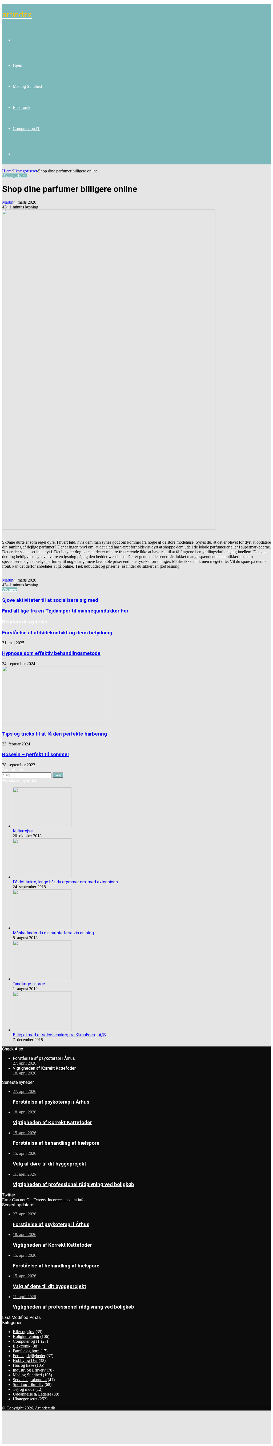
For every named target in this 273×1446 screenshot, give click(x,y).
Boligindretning (26, 1336)
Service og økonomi (30, 1379)
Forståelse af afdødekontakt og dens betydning (57, 633)
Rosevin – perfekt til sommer (35, 754)
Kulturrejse (23, 830)
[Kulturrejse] (42, 826)
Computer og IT (26, 128)
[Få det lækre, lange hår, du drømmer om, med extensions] (42, 877)
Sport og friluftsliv (28, 1384)
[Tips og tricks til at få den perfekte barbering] (54, 723)
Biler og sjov (23, 1331)
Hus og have (23, 1365)
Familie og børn (26, 1351)
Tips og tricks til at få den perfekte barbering (54, 734)
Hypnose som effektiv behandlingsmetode (51, 653)
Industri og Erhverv (29, 1370)
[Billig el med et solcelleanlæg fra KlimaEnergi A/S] (42, 1030)
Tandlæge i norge (29, 983)
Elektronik (21, 107)
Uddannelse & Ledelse (32, 1394)
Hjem (17, 65)
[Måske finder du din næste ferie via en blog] (42, 928)
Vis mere (9, 589)
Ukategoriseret (25, 171)
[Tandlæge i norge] (42, 979)
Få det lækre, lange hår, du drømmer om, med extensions (65, 881)
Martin (7, 202)
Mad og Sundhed (27, 86)
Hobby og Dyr (25, 1360)
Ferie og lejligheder (29, 1355)
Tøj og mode (23, 1389)
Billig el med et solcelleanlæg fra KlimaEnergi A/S (59, 1034)
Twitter (8, 1195)
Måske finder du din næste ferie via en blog (53, 932)
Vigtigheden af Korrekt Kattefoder (44, 1068)
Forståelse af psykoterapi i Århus (44, 1058)
